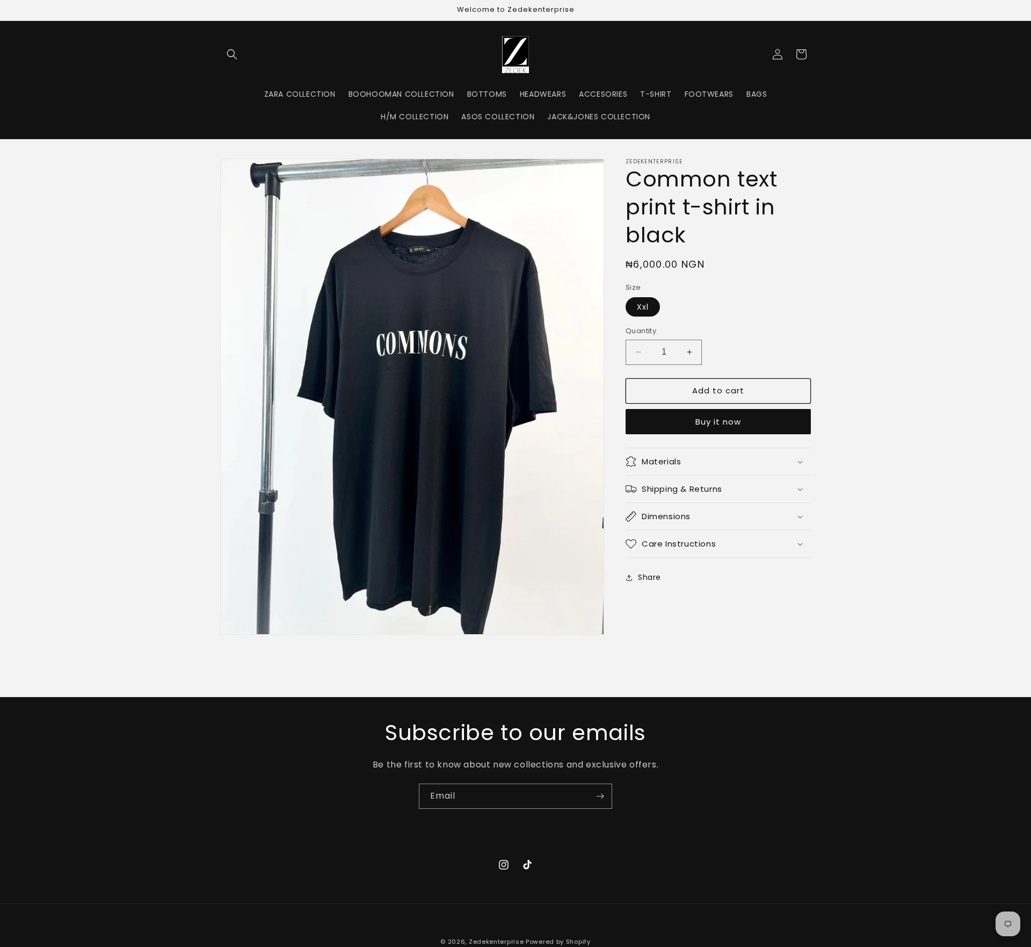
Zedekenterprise (496, 941)
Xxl (643, 307)
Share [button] (649, 577)
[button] (232, 54)
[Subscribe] (600, 796)
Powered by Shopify (558, 941)
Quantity (641, 331)
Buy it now (718, 421)
